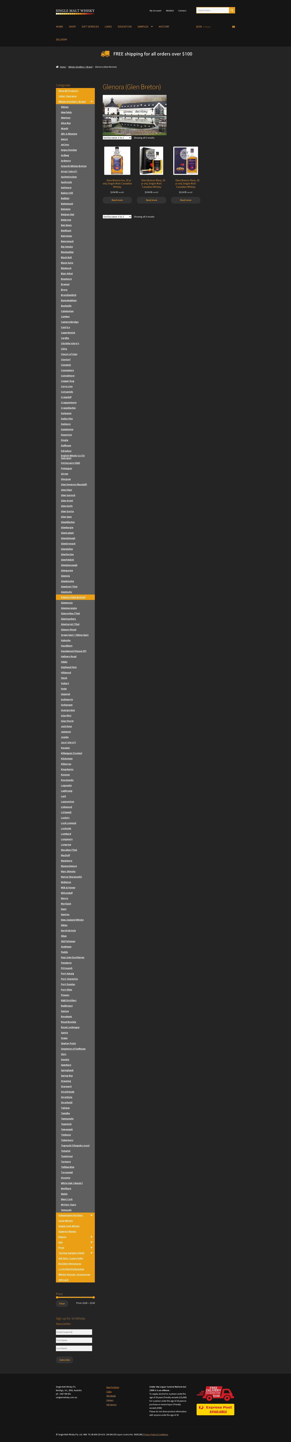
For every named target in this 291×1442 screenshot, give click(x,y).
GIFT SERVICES (90, 26)
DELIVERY (61, 39)
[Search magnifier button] (232, 10)
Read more (117, 200)
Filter (62, 1303)
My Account (155, 10)
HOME (59, 26)
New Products (112, 1387)
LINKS (108, 26)
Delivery (110, 1400)
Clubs (108, 1391)
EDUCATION (125, 26)
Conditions (163, 1434)
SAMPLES (143, 26)
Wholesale (111, 1395)
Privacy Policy (150, 1434)
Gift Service (111, 1404)
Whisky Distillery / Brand (80, 66)
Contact (182, 10)
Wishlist (170, 10)
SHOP (72, 26)
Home (63, 66)
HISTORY (164, 26)
